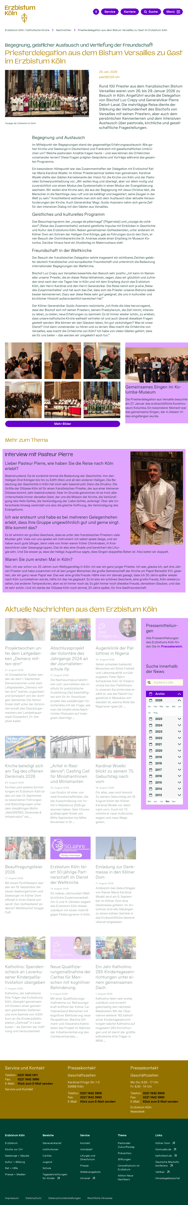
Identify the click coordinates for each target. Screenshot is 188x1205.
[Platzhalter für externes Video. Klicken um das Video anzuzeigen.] (156, 365)
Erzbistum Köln (15, 1135)
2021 (158, 744)
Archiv (160, 694)
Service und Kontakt (25, 1067)
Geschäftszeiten (82, 1075)
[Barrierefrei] (96, 11)
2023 (158, 731)
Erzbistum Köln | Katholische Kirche (27, 30)
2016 (158, 776)
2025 (158, 719)
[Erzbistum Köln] (20, 14)
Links (158, 1135)
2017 (158, 770)
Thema (122, 1135)
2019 (158, 757)
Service (85, 1135)
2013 (158, 795)
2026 (158, 700)
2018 (158, 763)
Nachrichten (63, 30)
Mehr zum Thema (26, 440)
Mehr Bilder (62, 424)
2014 (158, 789)
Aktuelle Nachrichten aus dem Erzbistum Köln (81, 609)
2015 (158, 782)
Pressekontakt (82, 1067)
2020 (158, 750)
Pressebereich (171, 646)
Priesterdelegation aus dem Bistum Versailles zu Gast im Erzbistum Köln (122, 30)
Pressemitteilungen (162, 628)
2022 (158, 738)
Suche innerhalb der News (161, 669)
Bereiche (48, 1135)
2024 (158, 725)
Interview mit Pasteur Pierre (39, 454)
